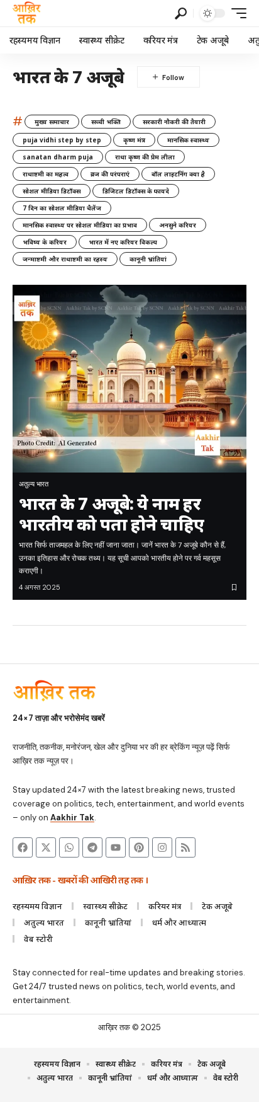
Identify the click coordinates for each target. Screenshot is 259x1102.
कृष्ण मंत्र (134, 139)
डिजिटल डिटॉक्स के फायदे (135, 191)
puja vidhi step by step (62, 139)
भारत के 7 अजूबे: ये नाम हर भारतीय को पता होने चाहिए (111, 513)
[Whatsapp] (69, 847)
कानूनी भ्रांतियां (148, 259)
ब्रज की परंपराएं (110, 173)
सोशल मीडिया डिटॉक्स (51, 191)
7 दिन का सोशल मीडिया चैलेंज (62, 208)
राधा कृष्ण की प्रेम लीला (145, 156)
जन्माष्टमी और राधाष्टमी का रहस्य (65, 259)
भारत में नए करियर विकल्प (123, 242)
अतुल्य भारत (33, 483)
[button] (181, 14)
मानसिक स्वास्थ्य (188, 139)
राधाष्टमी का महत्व (46, 173)
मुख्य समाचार (52, 121)
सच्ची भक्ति (106, 121)
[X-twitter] (46, 847)
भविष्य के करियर (45, 242)
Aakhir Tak (72, 817)
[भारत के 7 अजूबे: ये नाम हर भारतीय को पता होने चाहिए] (129, 379)
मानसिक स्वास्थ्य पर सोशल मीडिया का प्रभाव (80, 225)
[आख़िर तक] (27, 13)
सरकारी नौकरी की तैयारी (174, 121)
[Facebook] (23, 847)
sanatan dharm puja (58, 156)
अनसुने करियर (177, 225)
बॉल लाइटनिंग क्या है (178, 173)
